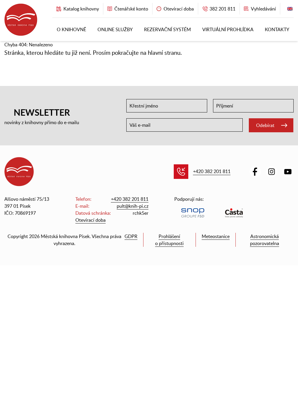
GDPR (131, 236)
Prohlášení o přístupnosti (169, 239)
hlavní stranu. (165, 52)
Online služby (115, 29)
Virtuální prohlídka (227, 29)
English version (289, 10)
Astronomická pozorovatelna (264, 239)
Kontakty (277, 29)
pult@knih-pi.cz (132, 206)
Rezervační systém (167, 29)
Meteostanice (216, 236)
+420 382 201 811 (211, 171)
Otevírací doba (90, 220)
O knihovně (71, 29)
